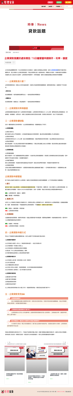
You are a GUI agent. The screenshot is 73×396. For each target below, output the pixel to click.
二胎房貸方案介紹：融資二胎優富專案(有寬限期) (58, 374)
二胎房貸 (50, 6)
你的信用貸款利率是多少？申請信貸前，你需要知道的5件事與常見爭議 (36, 377)
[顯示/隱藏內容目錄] (13, 62)
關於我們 (44, 6)
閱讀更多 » (8, 378)
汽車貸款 (58, 6)
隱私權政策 (68, 391)
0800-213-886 (60, 391)
